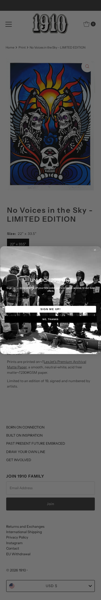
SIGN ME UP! (50, 309)
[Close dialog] (94, 250)
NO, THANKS (50, 319)
